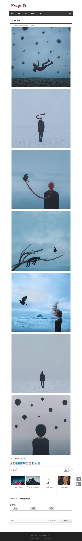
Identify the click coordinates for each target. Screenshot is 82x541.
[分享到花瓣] (30, 463)
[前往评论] (78, 484)
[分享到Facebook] (33, 463)
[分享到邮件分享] (27, 463)
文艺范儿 (24, 458)
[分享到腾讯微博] (20, 463)
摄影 (12, 13)
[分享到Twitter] (36, 463)
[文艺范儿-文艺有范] (19, 2)
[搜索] (70, 13)
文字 (39, 13)
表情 (12, 520)
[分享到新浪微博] (11, 463)
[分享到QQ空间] (17, 463)
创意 (19, 13)
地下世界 (66, 471)
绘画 (32, 13)
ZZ (12, 25)
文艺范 (17, 458)
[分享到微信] (14, 463)
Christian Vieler (18, 471)
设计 (26, 13)
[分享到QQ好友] (23, 463)
